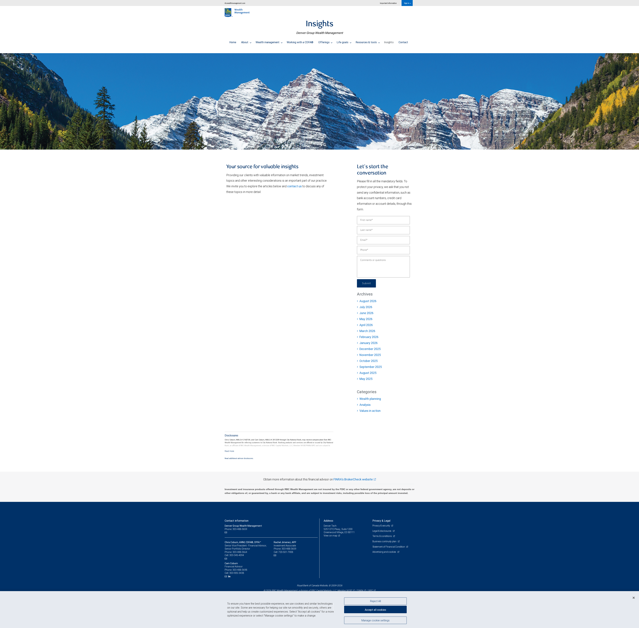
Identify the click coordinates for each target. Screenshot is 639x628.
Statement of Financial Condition (389, 546)
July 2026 (365, 307)
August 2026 (367, 301)
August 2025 (367, 373)
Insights (389, 42)
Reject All (375, 601)
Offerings (324, 42)
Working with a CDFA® (300, 42)
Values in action (370, 411)
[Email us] (226, 532)
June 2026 (366, 313)
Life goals (343, 42)
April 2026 (366, 325)
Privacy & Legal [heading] (381, 520)
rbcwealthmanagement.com (234, 3)
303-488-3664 (239, 552)
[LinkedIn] (229, 576)
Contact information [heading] (236, 520)
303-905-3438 (236, 572)
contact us (294, 186)
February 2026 (368, 337)
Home (232, 42)
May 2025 (365, 379)
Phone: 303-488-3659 (236, 529)
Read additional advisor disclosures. (239, 458)
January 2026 (368, 343)
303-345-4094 (236, 555)
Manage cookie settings (375, 620)
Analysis (365, 405)
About (245, 42)
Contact (403, 42)
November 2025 (370, 355)
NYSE (349, 590)
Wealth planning (370, 399)
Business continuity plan (384, 541)
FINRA (360, 590)
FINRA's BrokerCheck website (353, 479)
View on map (330, 535)
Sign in (407, 3)
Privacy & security (381, 525)
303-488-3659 (289, 548)
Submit (366, 283)
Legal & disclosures (382, 530)
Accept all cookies (375, 609)
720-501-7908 (285, 552)
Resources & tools (366, 42)
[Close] (633, 597)
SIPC (370, 590)
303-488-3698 (239, 569)
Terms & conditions (382, 536)
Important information (388, 3)
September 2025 (370, 367)
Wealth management (268, 42)
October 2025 (368, 361)
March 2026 (367, 331)
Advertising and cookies (384, 551)
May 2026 (365, 319)
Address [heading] (328, 520)
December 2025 (370, 349)
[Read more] (229, 451)
